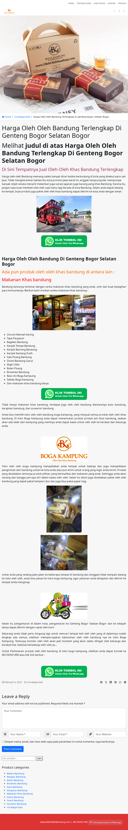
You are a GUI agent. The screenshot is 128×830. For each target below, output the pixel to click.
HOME (71, 3)
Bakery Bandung (15, 773)
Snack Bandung (15, 800)
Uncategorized (22, 116)
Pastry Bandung (15, 797)
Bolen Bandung (15, 780)
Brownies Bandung (17, 783)
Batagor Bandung (16, 776)
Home (7, 116)
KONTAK (112, 3)
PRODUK (122, 3)
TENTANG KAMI (84, 3)
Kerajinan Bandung (17, 790)
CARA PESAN (99, 3)
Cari (39, 758)
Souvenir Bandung (17, 803)
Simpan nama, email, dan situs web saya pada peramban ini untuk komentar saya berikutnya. (60, 741)
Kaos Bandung (14, 786)
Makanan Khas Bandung (20, 793)
